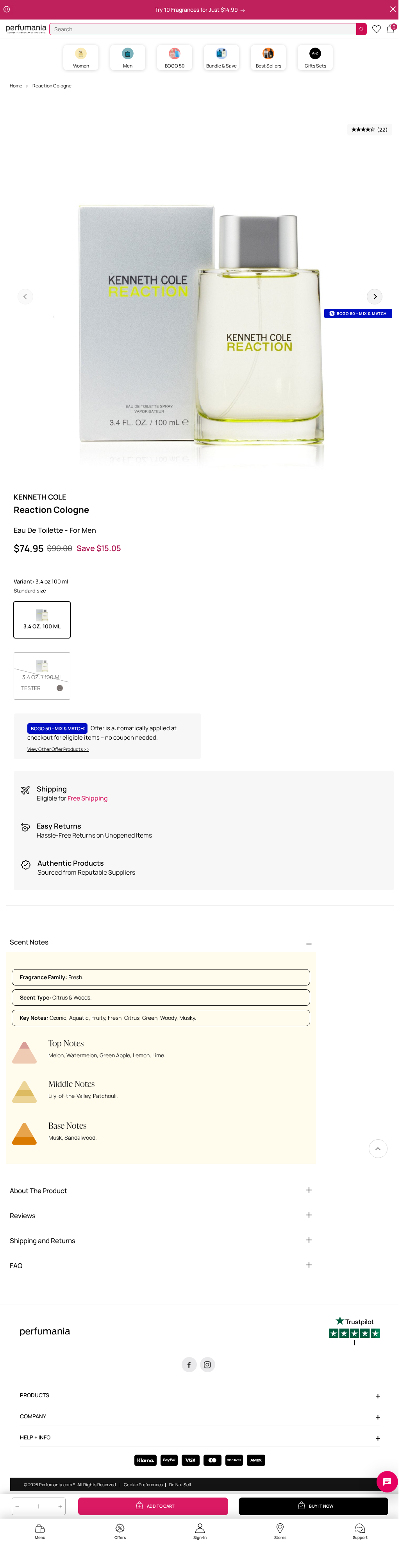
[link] (378, 1148)
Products (34, 1395)
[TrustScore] (354, 1331)
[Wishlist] (376, 29)
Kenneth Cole (40, 497)
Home (16, 85)
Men (127, 65)
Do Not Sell (180, 1484)
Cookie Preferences (143, 1484)
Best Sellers (268, 65)
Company (33, 1416)
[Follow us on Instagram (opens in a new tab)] (207, 1364)
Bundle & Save (221, 65)
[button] (390, 28)
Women (81, 65)
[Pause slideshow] (6, 9)
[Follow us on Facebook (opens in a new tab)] (189, 1364)
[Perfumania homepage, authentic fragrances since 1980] (26, 28)
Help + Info (35, 1437)
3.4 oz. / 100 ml (44, 685)
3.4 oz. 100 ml (42, 626)
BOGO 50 (175, 65)
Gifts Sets (315, 65)
